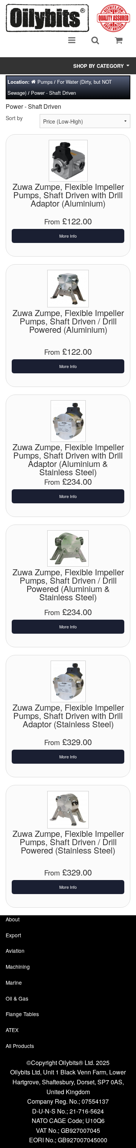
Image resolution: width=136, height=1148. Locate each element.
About (13, 919)
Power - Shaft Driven (53, 92)
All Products (20, 1045)
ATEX (12, 1030)
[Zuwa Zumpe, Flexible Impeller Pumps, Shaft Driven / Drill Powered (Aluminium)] (68, 287)
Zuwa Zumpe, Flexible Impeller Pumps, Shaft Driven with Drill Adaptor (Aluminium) (68, 194)
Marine (14, 982)
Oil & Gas (17, 998)
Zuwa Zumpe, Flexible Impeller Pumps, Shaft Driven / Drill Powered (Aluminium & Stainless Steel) (68, 584)
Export (13, 935)
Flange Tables (22, 1014)
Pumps (45, 81)
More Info (68, 236)
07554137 (95, 1101)
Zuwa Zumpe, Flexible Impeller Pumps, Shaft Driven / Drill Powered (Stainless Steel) (68, 841)
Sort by (14, 118)
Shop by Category (99, 65)
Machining (18, 966)
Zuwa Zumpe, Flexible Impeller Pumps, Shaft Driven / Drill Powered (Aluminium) (68, 321)
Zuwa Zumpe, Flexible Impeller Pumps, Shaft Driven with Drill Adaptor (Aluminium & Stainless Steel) (68, 459)
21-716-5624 (87, 1111)
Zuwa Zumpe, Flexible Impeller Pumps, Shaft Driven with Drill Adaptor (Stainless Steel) (68, 715)
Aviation (15, 950)
